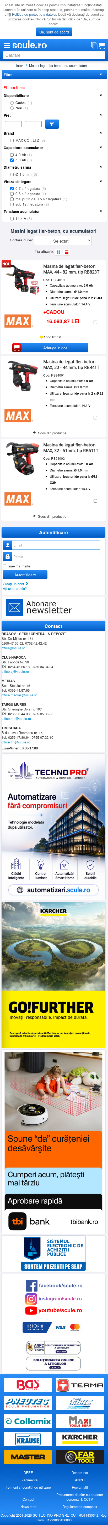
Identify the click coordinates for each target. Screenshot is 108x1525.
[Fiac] (80, 1403)
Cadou (23, 102)
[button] (52, 124)
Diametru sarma (17, 167)
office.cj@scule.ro (15, 671)
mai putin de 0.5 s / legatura (41, 198)
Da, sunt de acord (54, 32)
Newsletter (28, 1506)
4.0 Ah (23, 154)
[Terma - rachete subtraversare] (80, 1385)
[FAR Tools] (80, 1456)
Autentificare (25, 574)
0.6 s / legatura (30, 193)
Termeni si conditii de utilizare (28, 1487)
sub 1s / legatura (32, 204)
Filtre (8, 74)
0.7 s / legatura (30, 188)
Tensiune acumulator (22, 211)
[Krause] (28, 1439)
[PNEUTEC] (28, 1403)
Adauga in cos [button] (55, 347)
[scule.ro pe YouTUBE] (53, 1309)
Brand (9, 133)
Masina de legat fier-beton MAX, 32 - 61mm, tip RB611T (71, 447)
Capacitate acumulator (23, 147)
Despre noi (80, 1472)
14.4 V (23, 218)
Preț (7, 115)
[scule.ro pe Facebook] (54, 1285)
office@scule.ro (13, 647)
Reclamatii (80, 1487)
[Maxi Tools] (80, 1421)
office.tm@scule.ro (16, 741)
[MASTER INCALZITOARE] (28, 1456)
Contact (28, 1499)
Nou (21, 107)
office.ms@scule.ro (16, 718)
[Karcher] (80, 1439)
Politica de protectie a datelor (34, 14)
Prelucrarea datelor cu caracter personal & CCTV (79, 1497)
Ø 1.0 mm (26, 174)
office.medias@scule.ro (19, 694)
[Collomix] (28, 1421)
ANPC (79, 1479)
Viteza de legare (17, 181)
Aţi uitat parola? (15, 588)
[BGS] (28, 1385)
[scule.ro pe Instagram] (53, 1298)
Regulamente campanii (79, 1506)
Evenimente (28, 1479)
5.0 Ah (23, 159)
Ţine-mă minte (18, 566)
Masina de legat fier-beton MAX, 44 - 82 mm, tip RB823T (71, 269)
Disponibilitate (16, 95)
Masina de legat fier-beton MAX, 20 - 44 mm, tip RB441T (71, 364)
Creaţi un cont (14, 583)
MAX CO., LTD (30, 140)
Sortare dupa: (22, 239)
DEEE (28, 1472)
